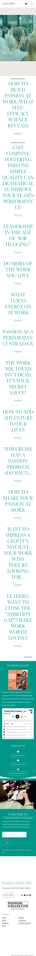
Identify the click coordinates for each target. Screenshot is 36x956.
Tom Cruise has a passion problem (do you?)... (18, 461)
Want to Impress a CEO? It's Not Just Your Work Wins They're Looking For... (18, 553)
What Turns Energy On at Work (18, 304)
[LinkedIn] (22, 895)
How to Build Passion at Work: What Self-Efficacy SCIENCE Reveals (18, 105)
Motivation (22, 79)
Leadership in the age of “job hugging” (18, 235)
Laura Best (8, 3)
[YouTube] (25, 895)
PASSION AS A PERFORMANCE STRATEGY (18, 338)
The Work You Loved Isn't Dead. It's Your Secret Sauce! (18, 378)
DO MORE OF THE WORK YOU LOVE (18, 270)
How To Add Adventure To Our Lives (18, 421)
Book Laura (8, 895)
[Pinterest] (30, 895)
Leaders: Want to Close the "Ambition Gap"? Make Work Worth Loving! (18, 617)
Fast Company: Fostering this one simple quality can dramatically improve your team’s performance (18, 178)
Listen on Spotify (18, 764)
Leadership (14, 79)
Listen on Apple (18, 756)
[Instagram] (27, 895)
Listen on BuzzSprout (18, 773)
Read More (18, 133)
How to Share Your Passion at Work (18, 501)
